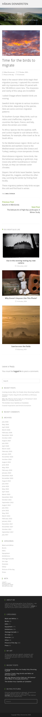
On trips (5, 561)
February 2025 (7, 451)
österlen (12, 193)
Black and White (7, 545)
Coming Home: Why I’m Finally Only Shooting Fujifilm (20, 392)
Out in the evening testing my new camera (21, 262)
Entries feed (6, 583)
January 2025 (6, 454)
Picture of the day (9, 74)
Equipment (6, 553)
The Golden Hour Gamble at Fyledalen (15, 403)
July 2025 (5, 443)
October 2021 (7, 529)
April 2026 (5, 427)
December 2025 (7, 435)
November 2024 (7, 457)
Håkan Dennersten (15, 3)
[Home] (5, 20)
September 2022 (7, 502)
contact (7, 695)
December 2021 (7, 524)
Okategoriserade (8, 559)
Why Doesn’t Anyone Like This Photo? (21, 298)
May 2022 (5, 513)
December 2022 (7, 497)
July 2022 (5, 508)
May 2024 (5, 467)
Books (4, 548)
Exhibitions (6, 556)
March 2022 (6, 516)
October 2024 (7, 459)
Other (4, 567)
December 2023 (7, 475)
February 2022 (7, 518)
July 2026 (5, 422)
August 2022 (6, 505)
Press (4, 572)
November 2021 (7, 527)
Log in (4, 582)
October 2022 (7, 500)
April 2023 (5, 492)
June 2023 (5, 486)
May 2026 (5, 424)
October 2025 (7, 438)
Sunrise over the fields (21, 346)
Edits (4, 551)
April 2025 (5, 446)
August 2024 (6, 462)
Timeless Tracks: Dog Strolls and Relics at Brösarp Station (19, 395)
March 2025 (6, 449)
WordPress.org (7, 586)
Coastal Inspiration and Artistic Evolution (16, 405)
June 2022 (5, 510)
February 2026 (7, 432)
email (33, 606)
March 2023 (6, 494)
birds (7, 193)
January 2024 (6, 473)
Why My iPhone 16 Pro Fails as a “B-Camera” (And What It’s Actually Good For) (19, 399)
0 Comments (20, 74)
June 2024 (5, 465)
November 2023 (7, 478)
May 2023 (5, 489)
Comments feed (7, 585)
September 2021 (7, 532)
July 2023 (5, 484)
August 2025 (6, 441)
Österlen (5, 564)
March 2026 (6, 430)
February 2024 (7, 470)
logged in (17, 371)
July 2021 (5, 535)
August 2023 (6, 481)
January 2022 (6, 521)
